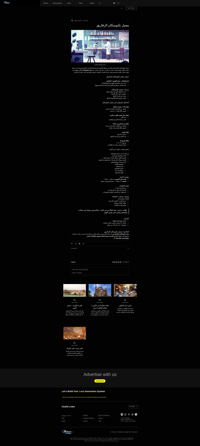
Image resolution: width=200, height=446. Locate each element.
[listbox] (133, 406)
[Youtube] (122, 414)
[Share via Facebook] (72, 243)
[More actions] (128, 21)
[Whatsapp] (125, 414)
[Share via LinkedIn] (79, 243)
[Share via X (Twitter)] (75, 243)
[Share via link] (83, 243)
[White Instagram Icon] (132, 414)
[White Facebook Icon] (129, 414)
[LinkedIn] (136, 414)
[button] (122, 8)
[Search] (99, 3)
